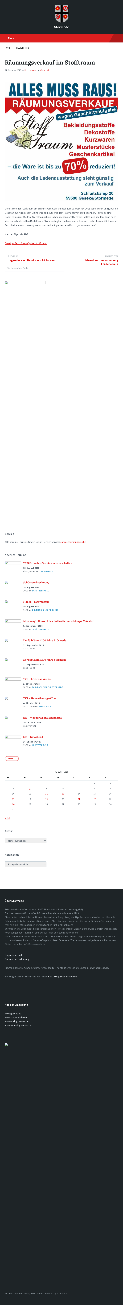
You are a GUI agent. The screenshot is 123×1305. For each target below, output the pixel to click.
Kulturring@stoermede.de (62, 976)
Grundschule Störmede (45, 609)
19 (46, 799)
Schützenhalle (40, 590)
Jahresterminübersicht (73, 541)
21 (79, 799)
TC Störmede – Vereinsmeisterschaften (47, 563)
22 (95, 799)
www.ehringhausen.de (17, 1021)
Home (7, 47)
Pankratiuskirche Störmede (47, 687)
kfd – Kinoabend (33, 736)
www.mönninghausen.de (18, 1025)
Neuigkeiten (22, 47)
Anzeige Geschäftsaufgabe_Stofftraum (26, 243)
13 (63, 793)
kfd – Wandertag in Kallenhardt (42, 717)
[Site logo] (61, 21)
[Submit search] (60, 268)
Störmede (61, 27)
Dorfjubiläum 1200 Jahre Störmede (44, 640)
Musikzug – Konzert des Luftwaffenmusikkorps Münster (58, 621)
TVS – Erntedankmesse (37, 679)
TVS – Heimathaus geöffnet (40, 698)
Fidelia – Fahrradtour (36, 601)
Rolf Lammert (31, 70)
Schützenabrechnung (36, 582)
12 (46, 793)
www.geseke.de (13, 1013)
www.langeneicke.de (16, 1017)
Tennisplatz (46, 571)
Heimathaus (45, 706)
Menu (11, 38)
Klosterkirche (40, 745)
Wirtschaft (44, 70)
